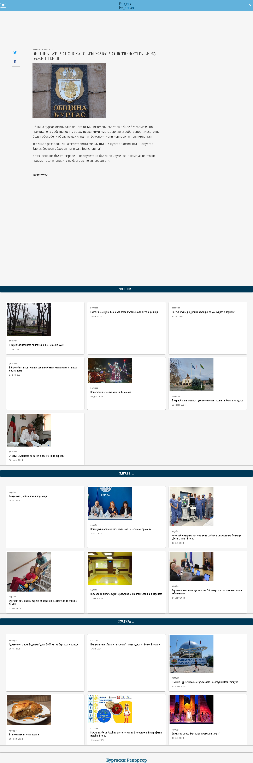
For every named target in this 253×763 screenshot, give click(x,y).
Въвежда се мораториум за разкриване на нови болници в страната (126, 594)
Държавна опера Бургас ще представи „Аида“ (196, 733)
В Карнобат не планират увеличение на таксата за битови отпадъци (207, 400)
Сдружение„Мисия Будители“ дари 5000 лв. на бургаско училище (43, 644)
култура (13, 640)
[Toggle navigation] (3, 5)
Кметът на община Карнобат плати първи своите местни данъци (124, 312)
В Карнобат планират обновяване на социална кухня (37, 345)
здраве (12, 492)
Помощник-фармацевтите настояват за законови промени (120, 529)
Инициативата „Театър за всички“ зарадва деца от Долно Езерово (125, 644)
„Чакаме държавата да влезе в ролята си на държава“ (37, 456)
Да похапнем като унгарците (24, 734)
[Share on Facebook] (15, 62)
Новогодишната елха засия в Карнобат (110, 392)
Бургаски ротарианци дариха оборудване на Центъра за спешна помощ (43, 602)
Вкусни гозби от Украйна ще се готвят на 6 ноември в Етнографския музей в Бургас (126, 733)
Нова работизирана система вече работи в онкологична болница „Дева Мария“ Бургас (206, 536)
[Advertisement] (107, 31)
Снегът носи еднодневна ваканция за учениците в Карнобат (203, 312)
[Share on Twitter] (15, 52)
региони (13, 341)
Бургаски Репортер (126, 760)
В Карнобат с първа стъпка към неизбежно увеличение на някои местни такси (43, 368)
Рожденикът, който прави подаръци (28, 496)
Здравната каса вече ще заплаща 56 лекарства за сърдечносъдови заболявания (207, 591)
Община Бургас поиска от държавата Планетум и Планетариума (205, 682)
